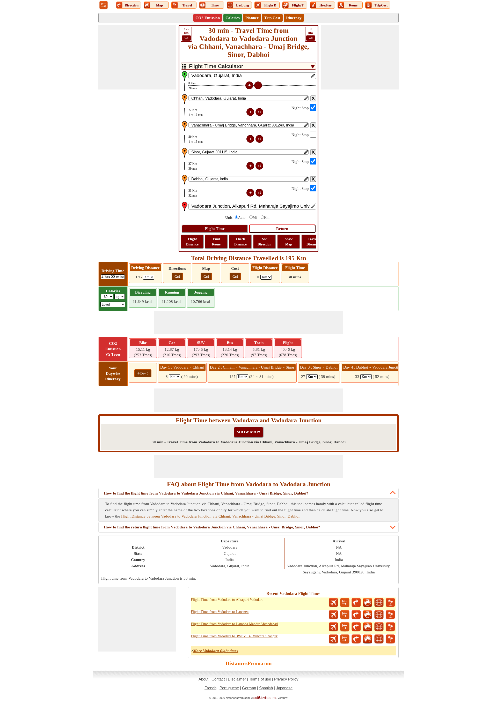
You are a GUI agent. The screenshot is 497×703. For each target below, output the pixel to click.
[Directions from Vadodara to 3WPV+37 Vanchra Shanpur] (356, 639)
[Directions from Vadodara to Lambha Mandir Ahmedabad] (356, 627)
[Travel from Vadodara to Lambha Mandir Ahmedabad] (390, 627)
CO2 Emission (207, 18)
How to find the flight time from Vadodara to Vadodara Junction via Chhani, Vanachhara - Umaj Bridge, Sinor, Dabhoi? (206, 493)
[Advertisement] (137, 57)
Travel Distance (312, 241)
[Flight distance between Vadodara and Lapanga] (333, 615)
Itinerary (294, 18)
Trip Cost (272, 18)
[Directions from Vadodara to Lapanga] (356, 615)
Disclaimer (237, 679)
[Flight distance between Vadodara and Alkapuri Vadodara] (333, 602)
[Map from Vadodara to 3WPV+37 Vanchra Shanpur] (367, 639)
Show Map (289, 241)
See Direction (264, 241)
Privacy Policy (286, 679)
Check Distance (240, 241)
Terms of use (260, 679)
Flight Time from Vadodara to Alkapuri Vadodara (227, 600)
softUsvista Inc (264, 698)
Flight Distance (192, 241)
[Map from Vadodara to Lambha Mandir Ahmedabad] (367, 627)
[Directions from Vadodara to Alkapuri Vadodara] (356, 602)
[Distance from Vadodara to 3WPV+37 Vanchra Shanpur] (345, 639)
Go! (177, 277)
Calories (232, 18)
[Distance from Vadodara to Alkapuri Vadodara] (345, 602)
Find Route (216, 241)
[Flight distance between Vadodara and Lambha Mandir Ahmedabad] (333, 627)
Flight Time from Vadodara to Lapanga (219, 612)
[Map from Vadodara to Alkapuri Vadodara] (367, 602)
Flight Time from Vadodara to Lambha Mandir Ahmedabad (234, 624)
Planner (252, 18)
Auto (241, 218)
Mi (255, 218)
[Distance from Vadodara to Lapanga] (345, 615)
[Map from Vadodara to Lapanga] (367, 615)
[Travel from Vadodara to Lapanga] (390, 615)
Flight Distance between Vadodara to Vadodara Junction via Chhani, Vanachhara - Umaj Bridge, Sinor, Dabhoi (210, 516)
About (203, 679)
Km (266, 218)
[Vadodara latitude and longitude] (379, 602)
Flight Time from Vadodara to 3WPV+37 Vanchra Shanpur (234, 636)
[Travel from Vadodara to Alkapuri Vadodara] (390, 602)
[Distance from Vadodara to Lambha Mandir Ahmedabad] (345, 627)
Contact (218, 679)
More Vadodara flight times (215, 651)
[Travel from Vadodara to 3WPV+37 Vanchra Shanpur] (390, 639)
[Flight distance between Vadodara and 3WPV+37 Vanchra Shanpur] (333, 639)
